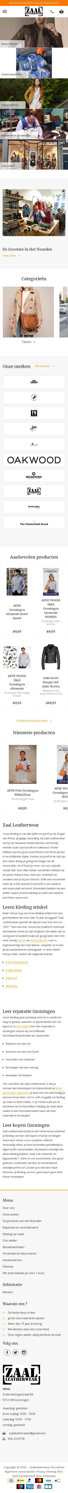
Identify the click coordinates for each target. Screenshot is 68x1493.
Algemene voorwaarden (20, 1471)
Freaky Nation (13, 970)
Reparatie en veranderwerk (20, 1227)
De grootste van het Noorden (22, 1220)
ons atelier (22, 1026)
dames (22, 940)
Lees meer (9, 255)
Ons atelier (10, 1240)
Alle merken (42, 366)
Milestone (11, 986)
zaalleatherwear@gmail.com (27, 1433)
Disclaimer (58, 1467)
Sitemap (8, 1266)
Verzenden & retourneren (19, 1253)
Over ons (8, 1207)
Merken (8, 1292)
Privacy (40, 1471)
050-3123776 (16, 1439)
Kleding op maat (13, 1234)
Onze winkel (10, 1214)
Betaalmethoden (13, 1247)
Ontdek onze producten (32, 720)
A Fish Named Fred (16, 962)
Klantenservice (12, 1260)
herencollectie (39, 940)
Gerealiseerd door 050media (37, 1476)
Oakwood (11, 978)
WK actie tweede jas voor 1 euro (23, 1273)
